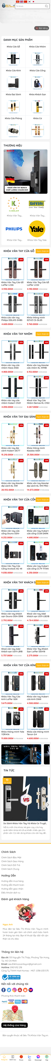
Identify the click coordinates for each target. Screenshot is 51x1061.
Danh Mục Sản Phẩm (18, 39)
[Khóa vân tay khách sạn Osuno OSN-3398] (12, 600)
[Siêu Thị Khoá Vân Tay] (25, 171)
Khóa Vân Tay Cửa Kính (20, 665)
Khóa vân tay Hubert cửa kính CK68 (38, 698)
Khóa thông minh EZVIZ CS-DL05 (36, 318)
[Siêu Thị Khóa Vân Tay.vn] (8, 5)
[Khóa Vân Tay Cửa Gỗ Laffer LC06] (12, 268)
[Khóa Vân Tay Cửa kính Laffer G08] (12, 683)
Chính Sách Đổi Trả (10, 865)
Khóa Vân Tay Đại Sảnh (20, 416)
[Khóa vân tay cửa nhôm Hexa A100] (12, 351)
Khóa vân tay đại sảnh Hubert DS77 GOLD (10, 449)
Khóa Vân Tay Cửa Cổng (21, 499)
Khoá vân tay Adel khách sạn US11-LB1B (11, 650)
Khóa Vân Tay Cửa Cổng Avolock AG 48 (11, 567)
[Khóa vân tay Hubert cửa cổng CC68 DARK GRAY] (38, 517)
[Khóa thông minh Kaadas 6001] (38, 434)
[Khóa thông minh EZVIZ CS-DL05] (38, 304)
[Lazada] (31, 990)
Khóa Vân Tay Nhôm (18, 333)
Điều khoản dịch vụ (10, 892)
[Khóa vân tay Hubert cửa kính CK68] (38, 683)
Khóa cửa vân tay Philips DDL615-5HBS (11, 318)
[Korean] (29, 1)
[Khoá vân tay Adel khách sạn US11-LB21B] (38, 600)
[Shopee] (25, 990)
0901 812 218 (16, 967)
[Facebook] (3, 990)
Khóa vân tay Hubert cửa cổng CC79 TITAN (38, 567)
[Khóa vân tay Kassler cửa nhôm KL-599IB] (38, 351)
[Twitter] (9, 990)
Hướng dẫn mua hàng (12, 881)
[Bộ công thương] (10, 977)
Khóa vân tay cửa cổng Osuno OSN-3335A (10, 532)
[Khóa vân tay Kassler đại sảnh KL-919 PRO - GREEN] (38, 469)
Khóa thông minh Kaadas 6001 (36, 449)
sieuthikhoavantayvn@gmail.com (25, 964)
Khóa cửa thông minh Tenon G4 (38, 733)
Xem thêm (42, 251)
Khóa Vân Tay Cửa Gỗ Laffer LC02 (38, 283)
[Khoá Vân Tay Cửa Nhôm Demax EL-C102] (38, 387)
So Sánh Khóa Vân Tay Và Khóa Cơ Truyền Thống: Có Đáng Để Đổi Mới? (25, 823)
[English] (21, 1)
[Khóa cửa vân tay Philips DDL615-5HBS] (12, 304)
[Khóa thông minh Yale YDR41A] (12, 718)
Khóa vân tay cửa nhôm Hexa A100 (10, 366)
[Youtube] (20, 990)
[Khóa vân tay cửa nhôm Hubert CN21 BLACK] (12, 387)
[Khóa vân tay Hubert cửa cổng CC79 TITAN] (38, 552)
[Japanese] (33, 1)
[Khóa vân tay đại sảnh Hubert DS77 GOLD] (12, 434)
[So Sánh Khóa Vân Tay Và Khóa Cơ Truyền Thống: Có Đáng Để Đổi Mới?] (25, 798)
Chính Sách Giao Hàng (12, 861)
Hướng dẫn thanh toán (12, 885)
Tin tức (9, 770)
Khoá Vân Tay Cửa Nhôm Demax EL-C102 (38, 401)
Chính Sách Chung (10, 869)
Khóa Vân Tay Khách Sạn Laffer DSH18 (37, 650)
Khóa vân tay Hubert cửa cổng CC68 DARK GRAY (38, 532)
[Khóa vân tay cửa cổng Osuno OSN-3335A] (12, 517)
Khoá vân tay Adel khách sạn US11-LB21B (38, 615)
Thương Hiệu (13, 145)
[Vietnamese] (17, 1)
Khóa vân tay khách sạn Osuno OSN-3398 (12, 615)
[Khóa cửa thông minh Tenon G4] (38, 718)
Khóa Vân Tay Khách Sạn (21, 582)
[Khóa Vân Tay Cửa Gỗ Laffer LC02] (38, 268)
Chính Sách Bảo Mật (11, 857)
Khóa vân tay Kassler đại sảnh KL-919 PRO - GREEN (38, 484)
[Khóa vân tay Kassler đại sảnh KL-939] (12, 469)
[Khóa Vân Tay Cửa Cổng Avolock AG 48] (12, 552)
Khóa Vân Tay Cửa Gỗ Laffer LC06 (12, 283)
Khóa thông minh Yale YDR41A (12, 733)
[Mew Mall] (21, 754)
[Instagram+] (14, 990)
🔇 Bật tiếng (42, 28)
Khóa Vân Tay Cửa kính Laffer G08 (10, 698)
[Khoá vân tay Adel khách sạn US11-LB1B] (12, 635)
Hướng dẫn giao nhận (12, 888)
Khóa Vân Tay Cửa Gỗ (19, 251)
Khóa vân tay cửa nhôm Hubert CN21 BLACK (11, 402)
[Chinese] (25, 1)
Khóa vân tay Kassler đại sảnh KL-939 (12, 484)
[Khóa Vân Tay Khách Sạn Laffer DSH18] (38, 635)
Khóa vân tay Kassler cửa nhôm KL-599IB (38, 366)
